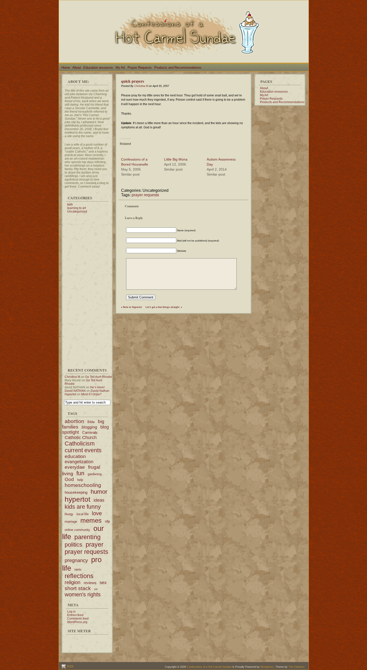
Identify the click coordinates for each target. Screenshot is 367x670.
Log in (71, 611)
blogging (89, 427)
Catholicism (80, 443)
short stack (78, 588)
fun (80, 473)
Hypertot (70, 394)
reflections (79, 575)
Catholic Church (81, 437)
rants (78, 569)
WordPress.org (77, 622)
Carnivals (90, 432)
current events (83, 450)
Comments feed (78, 618)
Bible (91, 422)
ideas (99, 500)
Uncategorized (77, 211)
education (75, 456)
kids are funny (83, 506)
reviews (90, 583)
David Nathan (100, 391)
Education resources (98, 67)
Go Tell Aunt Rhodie (98, 377)
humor (99, 491)
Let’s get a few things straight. (163, 307)
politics (73, 544)
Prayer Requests (140, 67)
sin (96, 589)
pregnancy (76, 560)
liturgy (69, 514)
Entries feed (75, 615)
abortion (74, 421)
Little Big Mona (175, 159)
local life (83, 514)
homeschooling (83, 485)
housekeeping (76, 492)
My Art (120, 67)
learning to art (76, 208)
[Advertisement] (87, 288)
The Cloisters (296, 666)
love (97, 513)
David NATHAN (75, 391)
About (76, 67)
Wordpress (267, 666)
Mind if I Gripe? (91, 394)
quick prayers (132, 81)
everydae (75, 467)
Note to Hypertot (132, 307)
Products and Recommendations (177, 67)
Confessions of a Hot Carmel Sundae (209, 666)
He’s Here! (97, 387)
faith (70, 204)
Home (65, 67)
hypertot (77, 499)
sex (103, 582)
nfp (107, 521)
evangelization (79, 461)
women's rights (83, 594)
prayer (94, 544)
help (80, 480)
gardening (95, 474)
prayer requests (86, 551)
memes (91, 520)
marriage (71, 521)
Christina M (72, 377)
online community (77, 530)
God (69, 479)
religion (72, 582)
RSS (69, 666)
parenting (87, 536)
